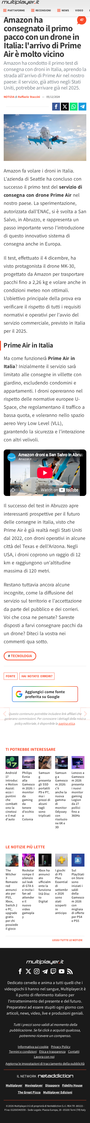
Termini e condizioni (23, 1051)
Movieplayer (34, 1085)
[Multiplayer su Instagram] (36, 971)
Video (79, 10)
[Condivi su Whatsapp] (74, 107)
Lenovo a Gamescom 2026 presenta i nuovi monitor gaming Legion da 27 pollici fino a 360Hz (78, 794)
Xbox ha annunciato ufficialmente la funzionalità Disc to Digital (45, 885)
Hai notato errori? (36, 676)
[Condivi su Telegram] (82, 107)
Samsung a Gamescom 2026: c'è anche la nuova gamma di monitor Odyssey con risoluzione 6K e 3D (61, 800)
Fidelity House (72, 1085)
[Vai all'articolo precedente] (85, 714)
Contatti (73, 1051)
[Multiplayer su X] (28, 971)
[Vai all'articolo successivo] (4, 714)
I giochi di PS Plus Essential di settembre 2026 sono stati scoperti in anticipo (61, 891)
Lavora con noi (44, 1056)
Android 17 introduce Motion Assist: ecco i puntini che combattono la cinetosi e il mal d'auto (12, 796)
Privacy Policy (60, 1046)
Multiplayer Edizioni (57, 1092)
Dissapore (52, 1085)
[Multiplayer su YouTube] (61, 971)
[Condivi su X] (65, 107)
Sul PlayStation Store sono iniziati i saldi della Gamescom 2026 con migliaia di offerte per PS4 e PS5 (78, 895)
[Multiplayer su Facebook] (20, 971)
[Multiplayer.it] (20, 2)
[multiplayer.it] (45, 961)
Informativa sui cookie (33, 1046)
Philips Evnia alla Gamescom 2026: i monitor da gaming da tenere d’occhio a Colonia (28, 796)
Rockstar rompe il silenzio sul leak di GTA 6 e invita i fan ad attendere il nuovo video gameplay (28, 893)
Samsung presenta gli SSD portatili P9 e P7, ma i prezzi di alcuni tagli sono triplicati (45, 794)
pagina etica (66, 723)
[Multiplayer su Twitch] (53, 971)
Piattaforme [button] (16, 10)
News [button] (65, 10)
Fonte (10, 676)
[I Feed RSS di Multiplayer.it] (70, 971)
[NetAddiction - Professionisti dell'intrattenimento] (55, 1076)
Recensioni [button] (43, 10)
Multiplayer (14, 1085)
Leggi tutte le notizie (67, 940)
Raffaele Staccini (29, 97)
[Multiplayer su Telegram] (45, 971)
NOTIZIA (9, 97)
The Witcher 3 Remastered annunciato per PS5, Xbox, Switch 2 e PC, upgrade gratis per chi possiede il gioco (12, 899)
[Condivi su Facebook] (56, 107)
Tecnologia (20, 655)
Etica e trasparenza (52, 1051)
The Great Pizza (29, 1092)
